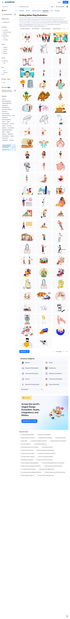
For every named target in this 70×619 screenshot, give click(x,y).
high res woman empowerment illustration (31, 466)
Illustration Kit (6, 22)
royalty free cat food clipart (28, 453)
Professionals (52, 368)
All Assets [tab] (21, 10)
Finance (27, 379)
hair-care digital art (26, 444)
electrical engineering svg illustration (45, 450)
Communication (11, 127)
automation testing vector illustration (46, 453)
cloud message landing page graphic (30, 462)
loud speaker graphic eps (40, 444)
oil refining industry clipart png (29, 469)
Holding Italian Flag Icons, (39, 26)
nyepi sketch (24, 440)
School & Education (54, 384)
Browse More (24, 389)
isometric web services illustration (45, 459)
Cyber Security (5, 138)
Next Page (23, 351)
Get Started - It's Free (29, 421)
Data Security (10, 133)
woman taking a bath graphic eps (46, 475)
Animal (8, 121)
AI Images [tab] (57, 10)
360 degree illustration (48, 447)
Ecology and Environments (7, 129)
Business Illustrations (46, 28)
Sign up (65, 2)
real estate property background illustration (31, 472)
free (29, 17)
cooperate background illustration (39, 440)
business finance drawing (27, 450)
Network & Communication (32, 384)
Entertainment (5, 117)
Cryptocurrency (5, 140)
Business (3, 99)
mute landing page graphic (28, 434)
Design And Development (31, 368)
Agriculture (4, 127)
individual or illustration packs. (59, 21)
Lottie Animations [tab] (36, 10)
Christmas (12, 123)
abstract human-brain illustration (58, 440)
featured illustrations (28, 24)
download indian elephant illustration (53, 466)
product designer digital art (28, 475)
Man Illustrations (35, 28)
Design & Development (6, 119)
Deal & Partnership (5, 107)
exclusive (62, 22)
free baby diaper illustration (28, 456)
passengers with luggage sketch (47, 469)
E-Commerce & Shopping (55, 379)
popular (66, 22)
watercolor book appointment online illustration (53, 462)
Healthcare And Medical (55, 373)
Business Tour (4, 111)
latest (20, 24)
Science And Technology (31, 373)
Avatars (3, 131)
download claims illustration (45, 437)
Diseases (12, 136)
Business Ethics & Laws (6, 115)
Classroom (4, 133)
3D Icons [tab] (28, 10)
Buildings (8, 131)
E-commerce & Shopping (7, 109)
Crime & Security (5, 123)
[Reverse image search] (52, 6)
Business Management (6, 101)
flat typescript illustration (27, 459)
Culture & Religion (5, 113)
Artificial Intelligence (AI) (6, 103)
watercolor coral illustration (44, 434)
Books (13, 115)
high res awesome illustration (28, 437)
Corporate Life (5, 105)
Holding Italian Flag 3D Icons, (54, 24)
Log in (59, 2)
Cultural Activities (5, 136)
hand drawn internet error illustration (30, 447)
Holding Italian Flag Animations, (26, 26)
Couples (3, 125)
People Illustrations (57, 28)
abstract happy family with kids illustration (55, 472)
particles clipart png (60, 437)
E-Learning (9, 125)
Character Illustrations (25, 28)
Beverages (12, 140)
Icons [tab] (51, 10)
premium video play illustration (46, 456)
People (51, 362)
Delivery (3, 121)
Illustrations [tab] (46, 10)
